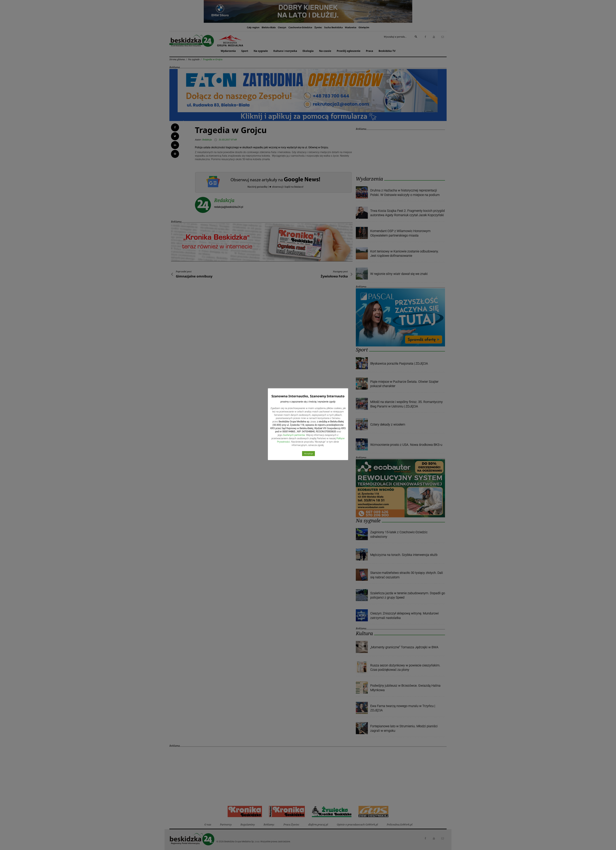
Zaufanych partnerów (294, 435)
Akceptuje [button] (308, 453)
